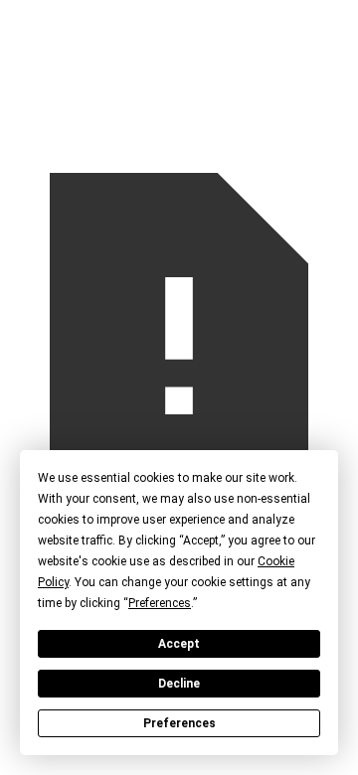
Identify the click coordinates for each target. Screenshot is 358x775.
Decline (179, 684)
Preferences (179, 723)
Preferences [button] (159, 603)
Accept (179, 644)
